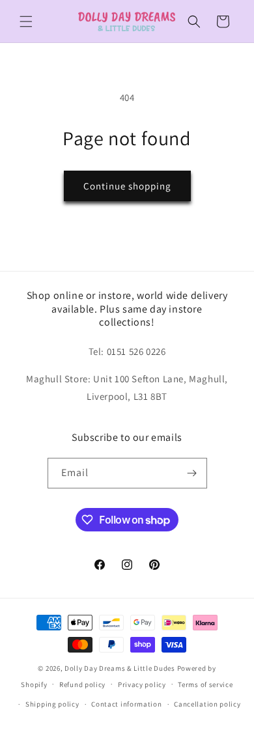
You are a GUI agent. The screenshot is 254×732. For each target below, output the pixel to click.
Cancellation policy (207, 704)
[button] (26, 21)
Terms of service (205, 684)
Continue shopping (127, 186)
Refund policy (82, 684)
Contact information (126, 704)
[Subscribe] (192, 473)
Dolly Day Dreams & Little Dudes (119, 668)
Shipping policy (52, 704)
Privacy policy (142, 684)
